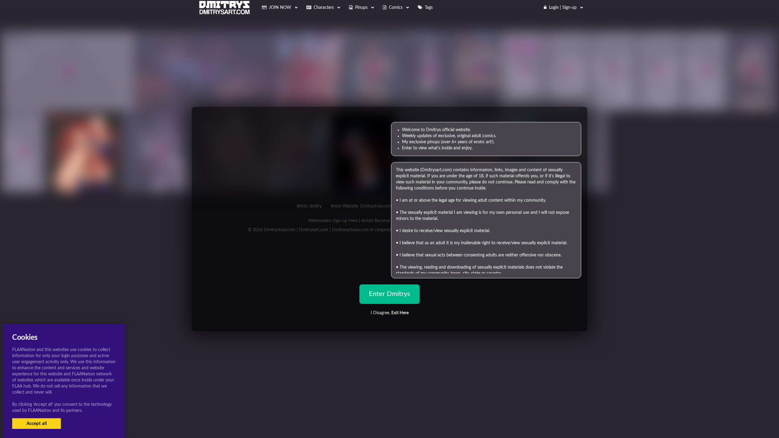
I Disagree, (390, 313)
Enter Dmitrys (389, 293)
